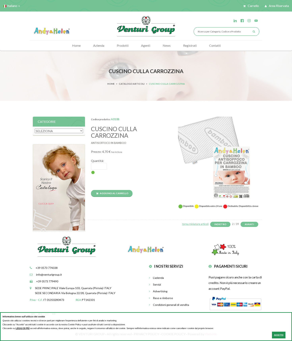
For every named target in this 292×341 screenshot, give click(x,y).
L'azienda (158, 277)
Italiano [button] (12, 6)
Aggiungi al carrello (113, 193)
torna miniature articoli (195, 224)
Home (76, 45)
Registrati (190, 45)
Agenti (145, 45)
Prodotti (123, 45)
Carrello (253, 6)
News (167, 45)
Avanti (249, 224)
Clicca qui (45, 203)
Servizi (157, 284)
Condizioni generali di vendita (171, 304)
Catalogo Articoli (132, 83)
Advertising (160, 291)
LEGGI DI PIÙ (23, 328)
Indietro (220, 224)
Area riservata (278, 6)
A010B (115, 119)
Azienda (98, 45)
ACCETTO (278, 335)
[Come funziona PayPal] (235, 303)
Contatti (215, 45)
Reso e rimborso (163, 298)
